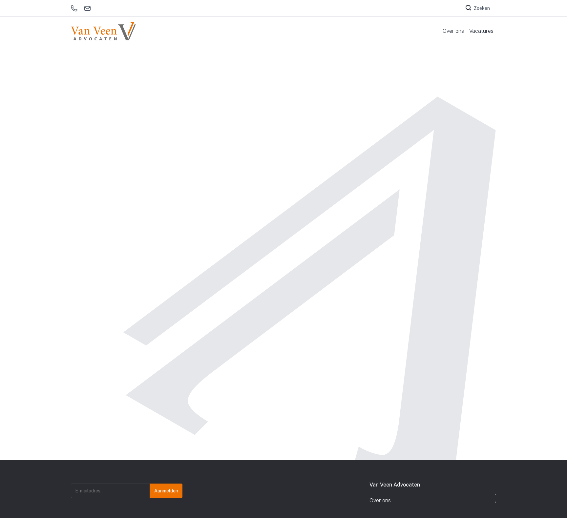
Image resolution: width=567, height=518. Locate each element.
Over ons (380, 500)
